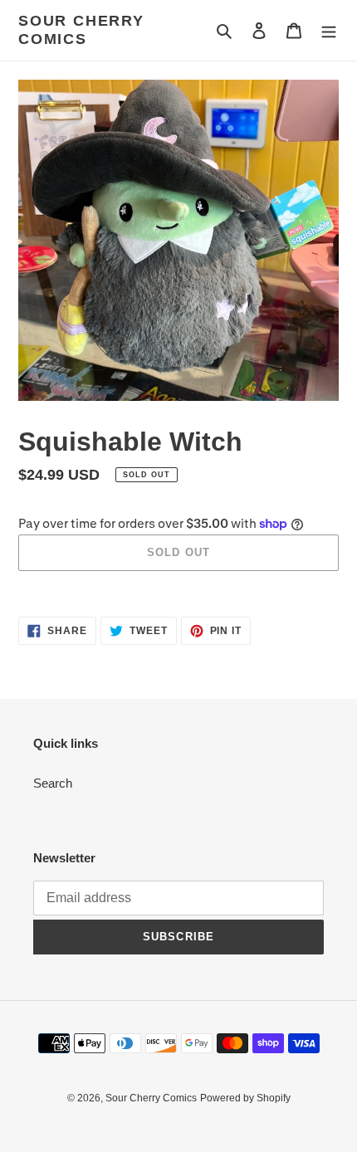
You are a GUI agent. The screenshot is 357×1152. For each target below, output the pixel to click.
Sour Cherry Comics (81, 29)
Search (52, 783)
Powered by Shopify (245, 1098)
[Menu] (328, 30)
